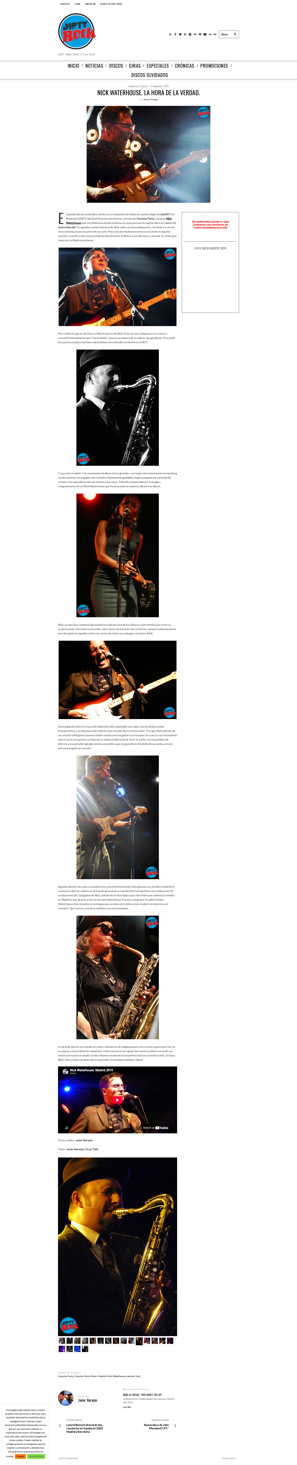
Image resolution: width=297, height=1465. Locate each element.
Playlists (65, 3)
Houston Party (65, 1376)
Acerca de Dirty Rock (111, 3)
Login (77, 3)
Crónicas (144, 86)
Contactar (90, 3)
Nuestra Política (36, 1456)
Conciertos (133, 86)
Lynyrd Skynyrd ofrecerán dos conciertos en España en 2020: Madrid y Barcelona (84, 1425)
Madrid (102, 1376)
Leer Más (127, 1407)
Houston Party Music (85, 1376)
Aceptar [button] (20, 1456)
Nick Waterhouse (116, 1376)
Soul (138, 1376)
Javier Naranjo (151, 99)
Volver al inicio (229, 1458)
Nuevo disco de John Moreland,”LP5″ (156, 1424)
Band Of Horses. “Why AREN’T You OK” (142, 1395)
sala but (131, 1376)
